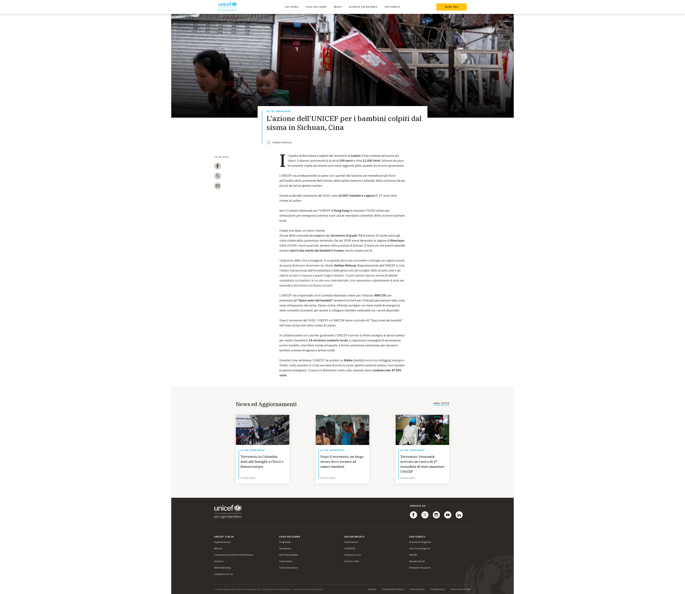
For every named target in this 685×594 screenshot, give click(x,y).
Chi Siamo (292, 7)
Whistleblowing (222, 567)
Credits (372, 589)
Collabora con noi (223, 574)
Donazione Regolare (420, 542)
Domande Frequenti (420, 567)
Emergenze (285, 548)
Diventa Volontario (363, 7)
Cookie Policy (437, 589)
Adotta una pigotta (419, 548)
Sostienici (392, 7)
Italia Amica (285, 561)
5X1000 (413, 555)
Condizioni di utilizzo (393, 589)
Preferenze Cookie (460, 589)
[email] (217, 186)
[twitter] (217, 176)
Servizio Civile (351, 561)
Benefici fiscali (417, 561)
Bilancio (218, 548)
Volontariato (351, 542)
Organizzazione (222, 542)
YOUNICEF (349, 548)
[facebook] (217, 166)
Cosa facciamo (316, 7)
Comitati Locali (352, 555)
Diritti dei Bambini (288, 555)
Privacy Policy (417, 589)
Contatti (218, 561)
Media (338, 7)
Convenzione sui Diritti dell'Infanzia (233, 555)
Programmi (285, 542)
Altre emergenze (279, 111)
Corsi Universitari (288, 567)
